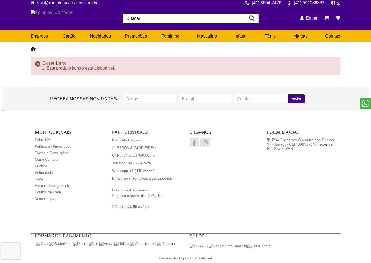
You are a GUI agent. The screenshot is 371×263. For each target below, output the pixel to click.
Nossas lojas (45, 199)
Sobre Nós (43, 140)
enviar (296, 99)
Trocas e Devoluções (51, 153)
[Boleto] (121, 244)
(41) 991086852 (309, 3)
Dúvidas (41, 166)
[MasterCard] (60, 244)
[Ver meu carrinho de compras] (326, 18)
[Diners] (80, 244)
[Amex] (106, 244)
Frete (39, 179)
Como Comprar (46, 159)
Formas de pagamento (52, 186)
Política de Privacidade (53, 146)
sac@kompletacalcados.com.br (67, 3)
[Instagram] (338, 3)
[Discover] (166, 244)
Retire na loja (45, 173)
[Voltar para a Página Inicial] (33, 49)
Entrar (310, 18)
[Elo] (93, 244)
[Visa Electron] (143, 244)
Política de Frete (48, 192)
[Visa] (42, 244)
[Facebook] (333, 3)
